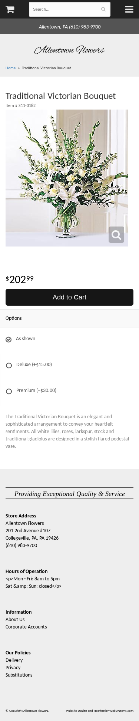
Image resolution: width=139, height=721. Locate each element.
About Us (15, 620)
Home (11, 68)
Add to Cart (69, 297)
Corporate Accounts (26, 627)
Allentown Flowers (69, 50)
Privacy (13, 668)
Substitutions (19, 675)
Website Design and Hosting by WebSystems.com (99, 710)
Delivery (14, 660)
